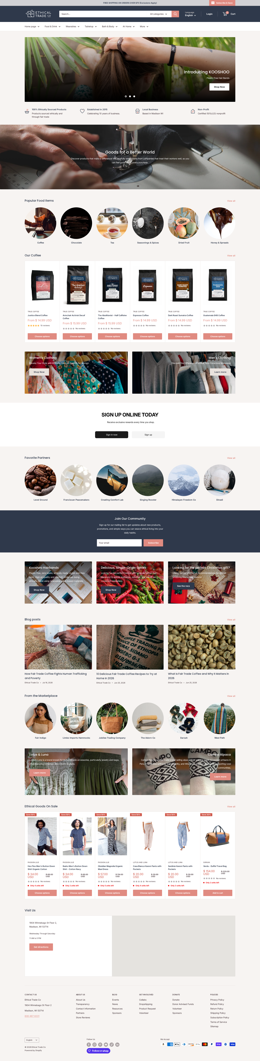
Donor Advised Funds (183, 1004)
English (29, 1040)
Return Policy (216, 1008)
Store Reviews (83, 1017)
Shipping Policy (218, 1013)
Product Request (147, 1008)
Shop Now (219, 87)
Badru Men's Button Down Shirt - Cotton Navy (75, 867)
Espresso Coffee (141, 315)
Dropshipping (145, 1004)
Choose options (42, 336)
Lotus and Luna (140, 862)
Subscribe (153, 542)
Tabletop (89, 26)
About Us (80, 999)
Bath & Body (108, 26)
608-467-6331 (32, 1016)
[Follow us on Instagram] (94, 1045)
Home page (30, 26)
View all (231, 201)
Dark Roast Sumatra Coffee (180, 315)
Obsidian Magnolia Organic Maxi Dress (110, 867)
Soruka (206, 862)
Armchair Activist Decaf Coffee (74, 317)
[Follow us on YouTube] (106, 1045)
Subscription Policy (219, 1017)
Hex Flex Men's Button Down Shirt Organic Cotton (41, 867)
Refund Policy (217, 1004)
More (142, 26)
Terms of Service (218, 1022)
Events (115, 999)
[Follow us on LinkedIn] (117, 1045)
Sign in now (111, 434)
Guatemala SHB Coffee (214, 315)
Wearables (71, 26)
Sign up (148, 434)
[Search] (175, 14)
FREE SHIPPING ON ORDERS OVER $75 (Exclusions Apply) (130, 3)
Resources (117, 1008)
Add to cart (218, 893)
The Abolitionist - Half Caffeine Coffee (112, 317)
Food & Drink (51, 26)
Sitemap (214, 1026)
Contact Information (86, 1008)
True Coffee (33, 312)
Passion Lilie (33, 862)
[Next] (235, 855)
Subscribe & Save (224, 3)
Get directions (41, 947)
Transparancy (83, 1004)
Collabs (142, 999)
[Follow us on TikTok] (112, 1045)
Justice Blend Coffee (38, 315)
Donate (176, 999)
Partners (80, 1013)
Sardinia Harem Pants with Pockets (180, 867)
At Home (127, 26)
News (115, 1004)
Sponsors (116, 1013)
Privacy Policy (217, 999)
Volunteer (144, 1013)
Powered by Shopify (33, 1050)
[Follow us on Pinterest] (100, 1045)
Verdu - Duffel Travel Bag (215, 866)
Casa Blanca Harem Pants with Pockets (147, 867)
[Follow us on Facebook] (89, 1045)
